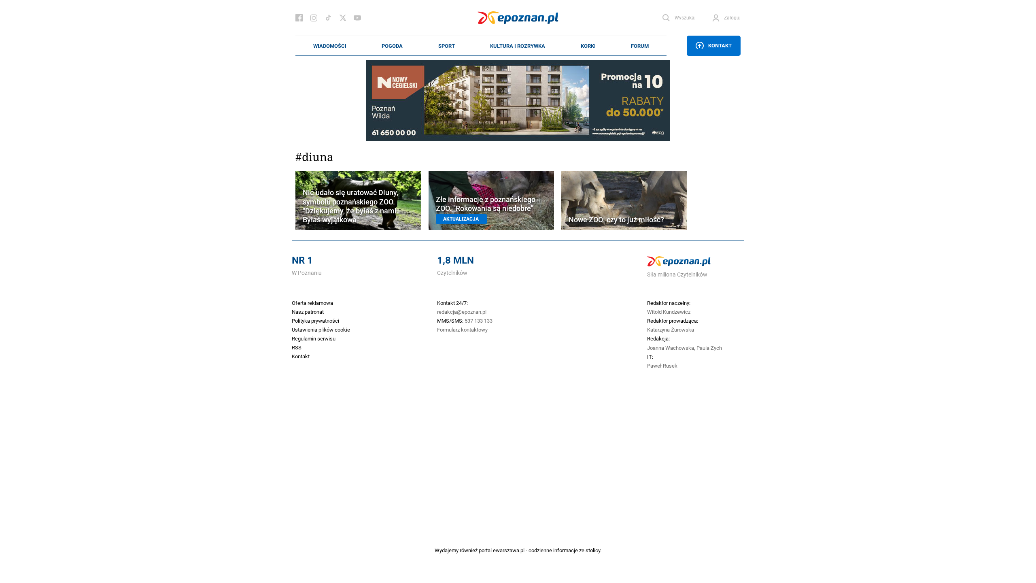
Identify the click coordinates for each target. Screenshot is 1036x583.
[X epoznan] (342, 17)
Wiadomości (329, 45)
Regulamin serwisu (313, 338)
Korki (588, 45)
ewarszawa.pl (508, 550)
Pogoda (392, 45)
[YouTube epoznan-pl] (357, 17)
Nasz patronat (308, 312)
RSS (296, 347)
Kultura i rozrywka (517, 45)
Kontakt (720, 45)
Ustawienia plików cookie (321, 329)
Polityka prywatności (315, 320)
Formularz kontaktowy (462, 329)
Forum (640, 45)
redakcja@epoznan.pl (461, 312)
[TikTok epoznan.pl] (328, 17)
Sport (446, 45)
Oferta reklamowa (312, 303)
